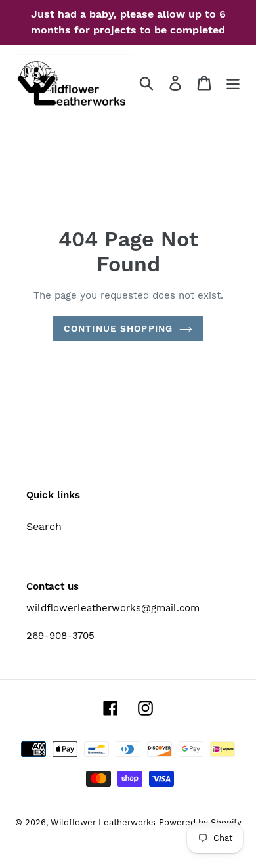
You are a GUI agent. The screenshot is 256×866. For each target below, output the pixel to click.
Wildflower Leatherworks (103, 822)
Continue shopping (118, 328)
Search (44, 526)
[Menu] (233, 83)
